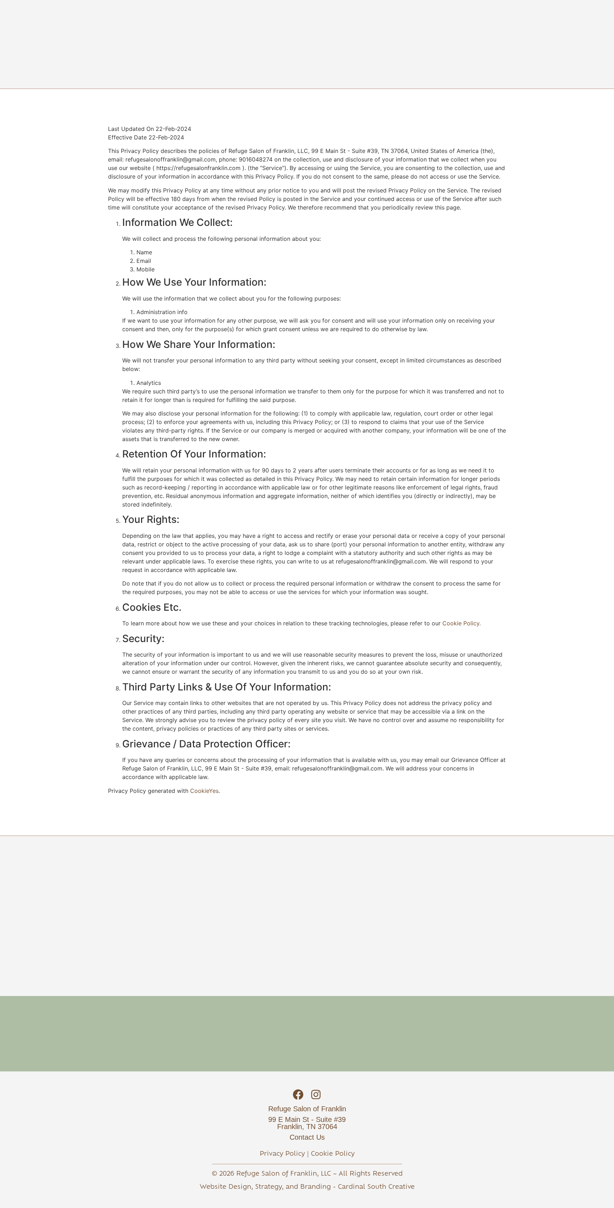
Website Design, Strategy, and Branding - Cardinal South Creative (307, 1187)
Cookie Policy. (461, 623)
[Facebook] (298, 1094)
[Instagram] (316, 1094)
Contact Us (307, 1137)
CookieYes (204, 790)
